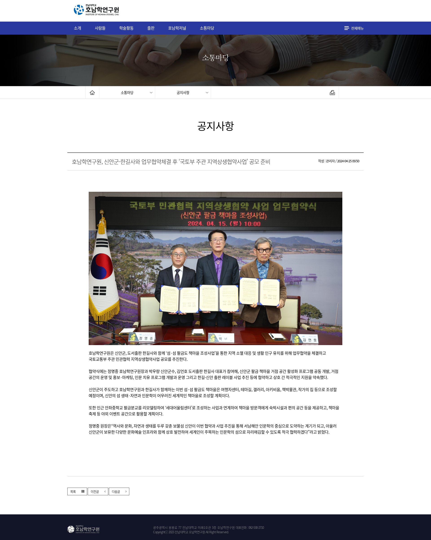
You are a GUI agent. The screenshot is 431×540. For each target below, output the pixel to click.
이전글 (95, 491)
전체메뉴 (357, 28)
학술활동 (126, 28)
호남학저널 (177, 28)
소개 (77, 28)
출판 (150, 28)
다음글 (116, 491)
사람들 (100, 28)
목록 (73, 491)
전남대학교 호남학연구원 (107, 11)
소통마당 (207, 28)
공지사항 (183, 92)
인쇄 (332, 92)
